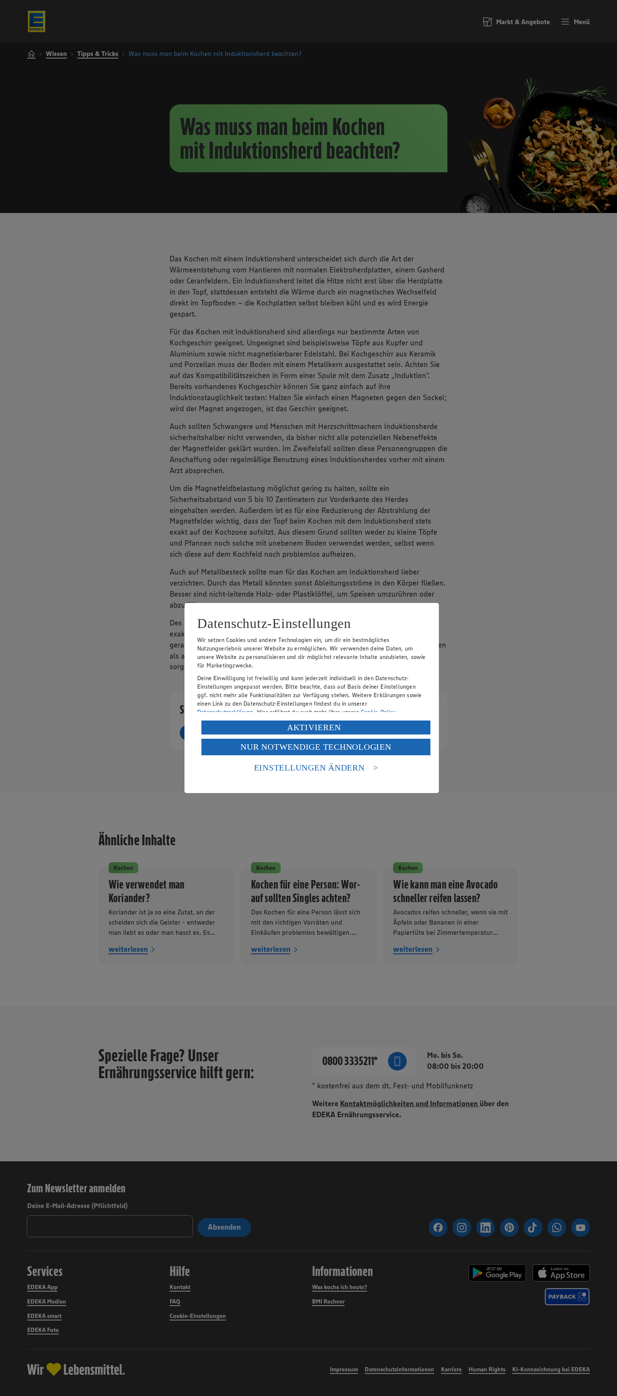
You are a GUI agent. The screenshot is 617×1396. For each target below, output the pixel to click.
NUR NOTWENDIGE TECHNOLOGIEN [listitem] (315, 746)
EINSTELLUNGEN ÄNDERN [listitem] (309, 767)
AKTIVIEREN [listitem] (314, 727)
